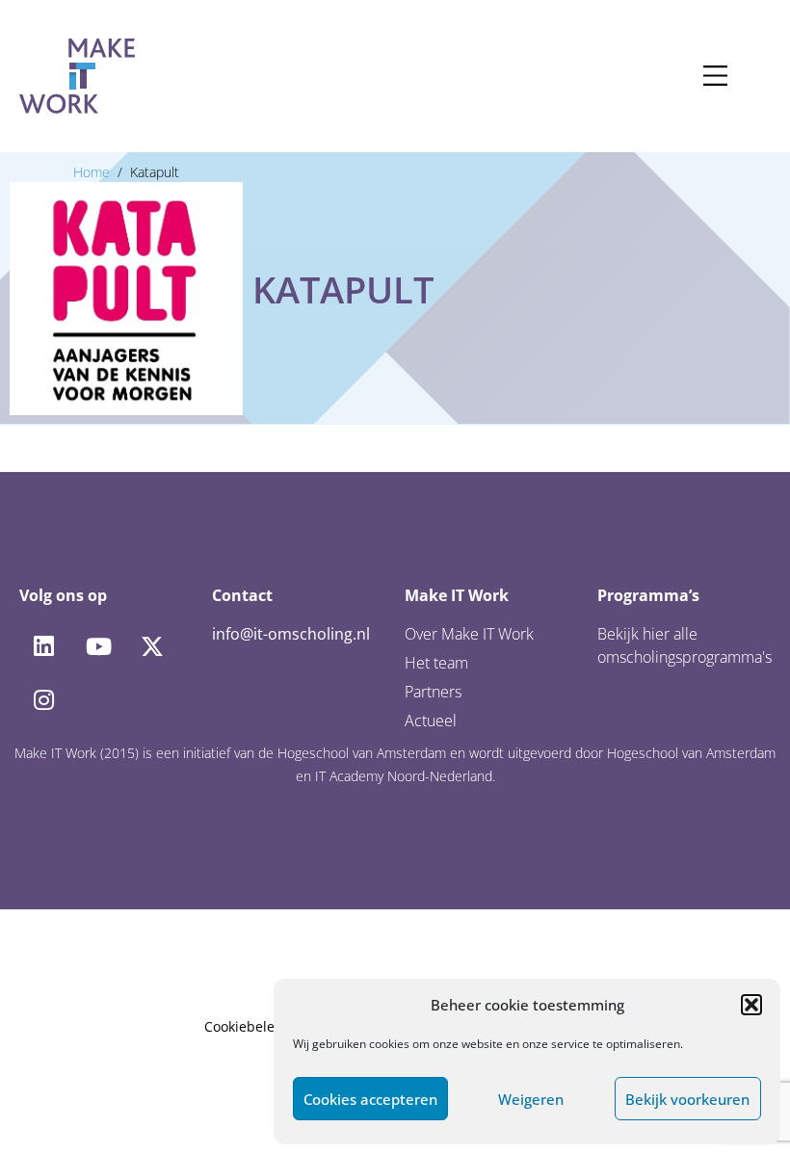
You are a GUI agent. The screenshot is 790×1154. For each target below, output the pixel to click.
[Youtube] (97, 646)
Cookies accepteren (370, 1099)
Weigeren (531, 1099)
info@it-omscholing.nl (291, 633)
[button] (751, 1004)
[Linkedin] (43, 646)
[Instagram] (43, 700)
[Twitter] (152, 646)
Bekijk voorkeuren (687, 1099)
